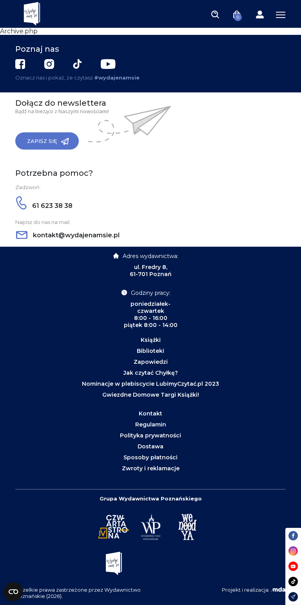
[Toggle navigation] (215, 14)
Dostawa (150, 446)
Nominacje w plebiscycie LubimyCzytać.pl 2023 (150, 383)
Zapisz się (42, 141)
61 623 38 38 (52, 205)
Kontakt (150, 413)
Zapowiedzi (151, 361)
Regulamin (150, 424)
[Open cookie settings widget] (13, 591)
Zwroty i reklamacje (151, 468)
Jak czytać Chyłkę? (150, 372)
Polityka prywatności (150, 435)
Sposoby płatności (150, 457)
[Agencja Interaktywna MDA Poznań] (278, 590)
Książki (151, 339)
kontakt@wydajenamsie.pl (75, 235)
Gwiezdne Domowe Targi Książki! (150, 394)
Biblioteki (150, 350)
